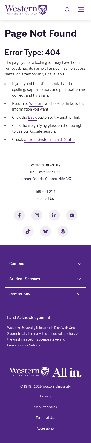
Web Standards (45, 407)
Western (36, 103)
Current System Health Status (49, 139)
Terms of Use (46, 418)
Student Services (24, 278)
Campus (16, 263)
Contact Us (45, 199)
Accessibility (46, 428)
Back (32, 117)
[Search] (67, 10)
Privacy (45, 396)
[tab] (45, 264)
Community (19, 294)
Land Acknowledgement (28, 317)
